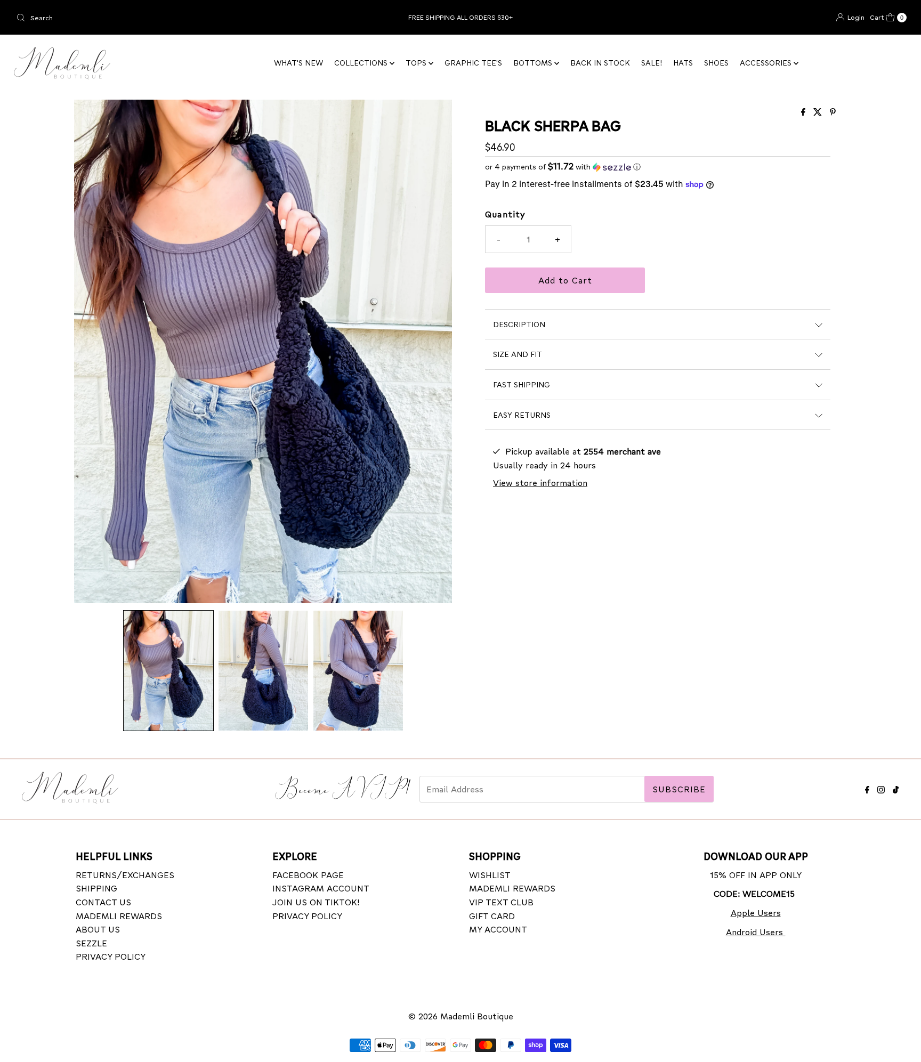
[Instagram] (881, 788)
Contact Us (103, 901)
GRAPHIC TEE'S (473, 63)
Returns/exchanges (125, 874)
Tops (417, 63)
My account (498, 929)
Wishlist (490, 874)
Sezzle (91, 942)
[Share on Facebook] (804, 112)
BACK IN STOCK (600, 63)
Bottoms (533, 63)
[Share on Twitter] (819, 112)
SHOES (716, 63)
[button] (168, 670)
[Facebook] (867, 788)
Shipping (96, 888)
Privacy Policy (111, 956)
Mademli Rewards (119, 915)
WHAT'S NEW (298, 63)
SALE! (651, 63)
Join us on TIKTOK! (316, 901)
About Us (98, 929)
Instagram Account (320, 888)
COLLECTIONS (362, 63)
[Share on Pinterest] (833, 112)
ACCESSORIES (767, 63)
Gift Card (492, 915)
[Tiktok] (896, 788)
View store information (540, 482)
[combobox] (158, 17)
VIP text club (501, 901)
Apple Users (756, 912)
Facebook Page (308, 874)
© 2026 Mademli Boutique (460, 1016)
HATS (683, 63)
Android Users (756, 931)
